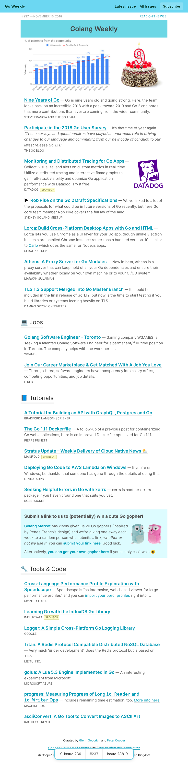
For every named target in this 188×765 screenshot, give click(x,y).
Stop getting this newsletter (118, 748)
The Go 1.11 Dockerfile (47, 428)
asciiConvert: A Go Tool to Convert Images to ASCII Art (82, 716)
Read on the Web (153, 16)
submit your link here (82, 543)
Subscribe (171, 6)
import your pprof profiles (107, 595)
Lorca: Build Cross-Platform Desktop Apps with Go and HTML (88, 228)
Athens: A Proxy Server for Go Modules (65, 261)
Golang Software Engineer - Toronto (62, 337)
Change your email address (69, 748)
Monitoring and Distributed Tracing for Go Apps (74, 161)
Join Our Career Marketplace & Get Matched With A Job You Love (93, 364)
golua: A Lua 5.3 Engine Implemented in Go (69, 672)
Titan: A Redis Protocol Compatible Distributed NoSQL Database (92, 644)
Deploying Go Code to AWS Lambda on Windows (75, 467)
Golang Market (37, 526)
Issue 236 (72, 754)
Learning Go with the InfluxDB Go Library (67, 611)
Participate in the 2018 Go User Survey (65, 127)
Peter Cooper (116, 740)
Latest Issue (125, 6)
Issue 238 (115, 754)
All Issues (148, 6)
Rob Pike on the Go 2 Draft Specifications (74, 200)
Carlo (33, 245)
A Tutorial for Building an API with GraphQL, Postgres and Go (88, 412)
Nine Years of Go (41, 100)
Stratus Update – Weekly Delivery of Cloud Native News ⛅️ (86, 451)
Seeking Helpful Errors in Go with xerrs (65, 489)
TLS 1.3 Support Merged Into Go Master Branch (74, 289)
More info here (147, 700)
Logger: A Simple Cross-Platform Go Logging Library (79, 628)
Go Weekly (15, 6)
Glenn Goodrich (89, 740)
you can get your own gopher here (78, 551)
